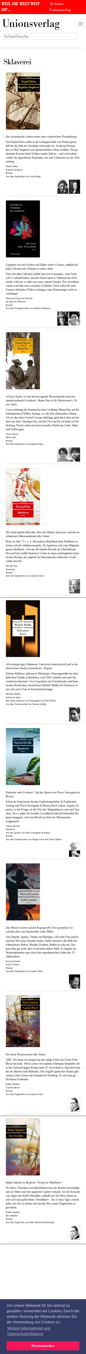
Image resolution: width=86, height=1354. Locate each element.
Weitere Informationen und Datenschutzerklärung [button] (28, 1331)
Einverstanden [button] (43, 1346)
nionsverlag (31, 23)
